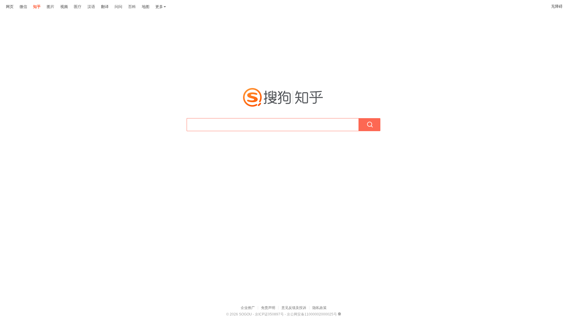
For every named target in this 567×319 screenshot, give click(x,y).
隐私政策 (319, 308)
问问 (118, 6)
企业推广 (248, 308)
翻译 (105, 6)
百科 (132, 6)
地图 (145, 6)
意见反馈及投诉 (293, 308)
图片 (50, 6)
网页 (10, 6)
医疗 (78, 6)
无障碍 (557, 6)
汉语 (91, 6)
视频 (64, 6)
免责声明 (268, 308)
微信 (23, 6)
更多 (159, 6)
